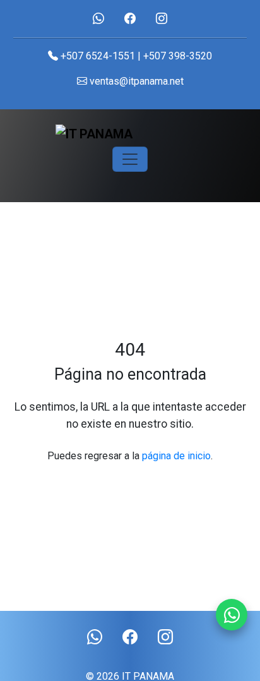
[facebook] (130, 18)
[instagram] (161, 18)
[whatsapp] (98, 18)
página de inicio (176, 456)
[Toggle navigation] (130, 159)
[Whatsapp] (231, 614)
